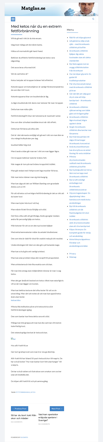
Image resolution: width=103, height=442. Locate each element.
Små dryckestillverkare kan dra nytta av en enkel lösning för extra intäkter (80, 149)
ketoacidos (16, 300)
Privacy (72, 253)
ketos (33, 392)
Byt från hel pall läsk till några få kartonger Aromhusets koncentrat (79, 140)
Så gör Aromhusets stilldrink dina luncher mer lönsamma (80, 130)
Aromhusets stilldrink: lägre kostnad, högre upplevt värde (78, 120)
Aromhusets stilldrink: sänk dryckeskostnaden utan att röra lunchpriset (79, 222)
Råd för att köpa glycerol (80, 37)
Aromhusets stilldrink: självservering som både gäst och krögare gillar (79, 110)
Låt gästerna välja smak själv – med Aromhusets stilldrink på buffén (79, 44)
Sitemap (72, 257)
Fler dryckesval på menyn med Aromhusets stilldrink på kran (80, 87)
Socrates (24, 437)
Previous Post (20, 409)
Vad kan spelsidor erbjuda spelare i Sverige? (48, 417)
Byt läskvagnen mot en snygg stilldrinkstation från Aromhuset (79, 67)
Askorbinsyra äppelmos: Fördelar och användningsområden (79, 242)
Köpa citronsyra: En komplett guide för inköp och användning (80, 232)
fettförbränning (23, 392)
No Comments (16, 422)
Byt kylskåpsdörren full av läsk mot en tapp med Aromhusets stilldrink (80, 173)
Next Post (56, 409)
